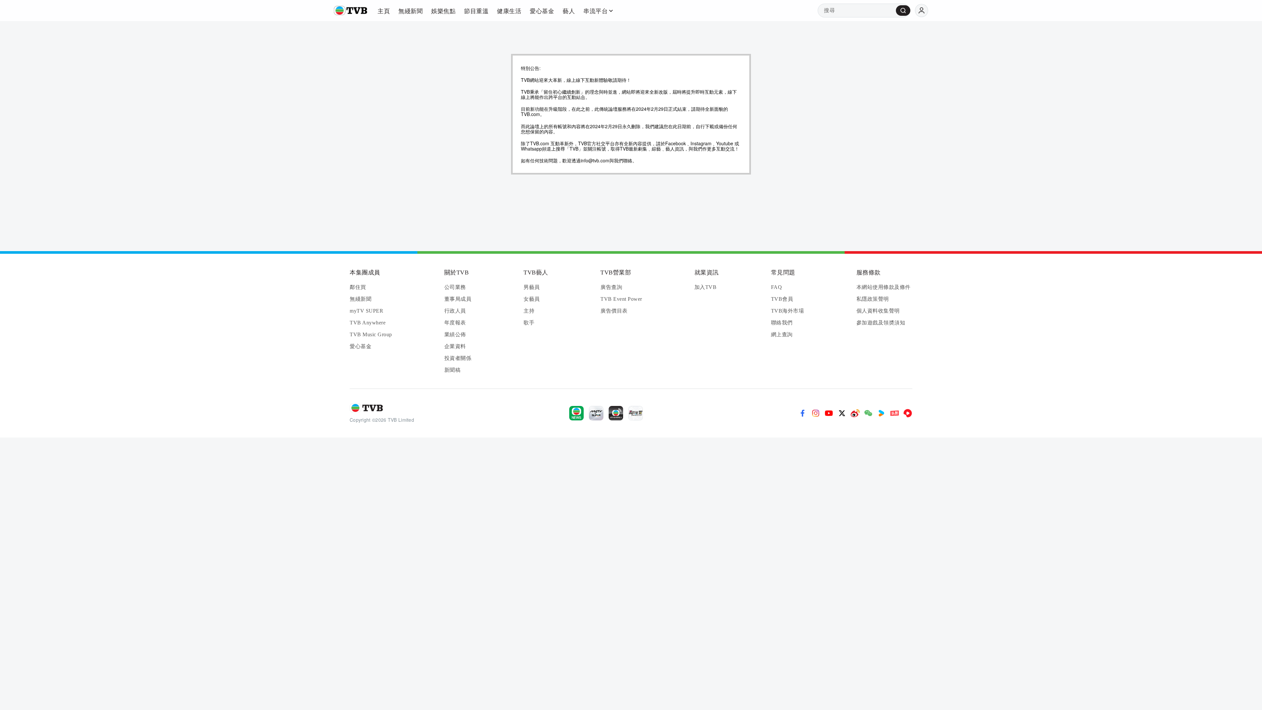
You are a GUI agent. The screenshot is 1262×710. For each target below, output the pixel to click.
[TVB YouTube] (828, 413)
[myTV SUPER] (596, 413)
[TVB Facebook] (802, 413)
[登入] (921, 10)
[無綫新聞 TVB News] (576, 413)
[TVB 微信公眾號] (868, 413)
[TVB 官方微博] (855, 413)
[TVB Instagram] (815, 413)
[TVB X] (842, 413)
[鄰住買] (635, 413)
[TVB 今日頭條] (894, 413)
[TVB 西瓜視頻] (907, 413)
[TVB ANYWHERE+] (616, 413)
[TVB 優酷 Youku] (881, 413)
